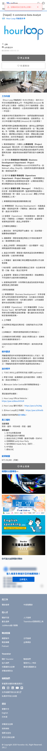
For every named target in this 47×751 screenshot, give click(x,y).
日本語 (4, 716)
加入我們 (5, 662)
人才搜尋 (27, 617)
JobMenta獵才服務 (10, 625)
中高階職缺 (28, 604)
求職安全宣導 (7, 724)
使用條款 (5, 728)
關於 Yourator (7, 659)
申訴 (34, 662)
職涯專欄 (5, 642)
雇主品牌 (5, 621)
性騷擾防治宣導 (8, 666)
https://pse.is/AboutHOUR (13, 401)
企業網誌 (27, 642)
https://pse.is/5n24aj (33, 405)
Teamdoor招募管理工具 (33, 621)
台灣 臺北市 (8, 47)
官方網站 (22, 414)
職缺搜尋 (5, 604)
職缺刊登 (5, 617)
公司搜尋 (27, 638)
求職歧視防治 (7, 670)
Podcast (5, 646)
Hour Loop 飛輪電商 (14, 18)
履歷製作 (5, 638)
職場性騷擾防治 (30, 666)
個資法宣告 (6, 732)
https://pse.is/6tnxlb (34, 410)
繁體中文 (5, 708)
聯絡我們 (27, 659)
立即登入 (23, 579)
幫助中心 (27, 662)
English (5, 712)
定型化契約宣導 (8, 737)
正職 (6, 44)
